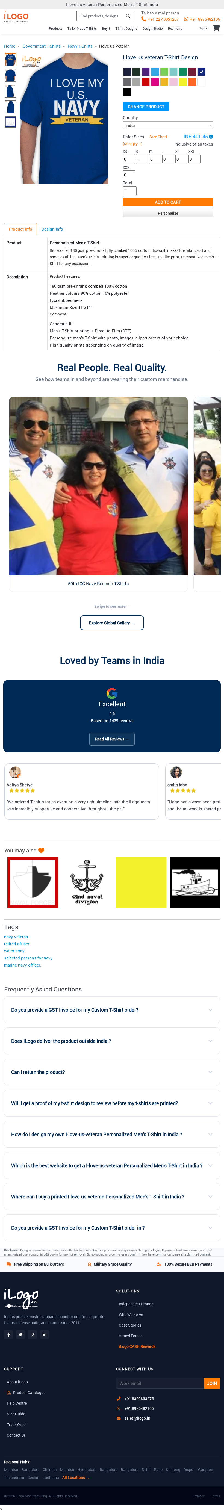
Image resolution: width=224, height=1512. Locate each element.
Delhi (146, 1469)
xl (177, 151)
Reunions (175, 28)
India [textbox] (130, 125)
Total (127, 182)
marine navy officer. (22, 965)
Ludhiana (51, 1477)
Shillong (173, 1469)
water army (14, 950)
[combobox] (168, 125)
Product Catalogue (28, 1392)
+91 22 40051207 (163, 19)
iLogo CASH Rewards (137, 1346)
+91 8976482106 (204, 19)
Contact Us (16, 1435)
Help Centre (17, 1403)
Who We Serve (131, 1314)
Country (130, 117)
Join (212, 1383)
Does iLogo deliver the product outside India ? (61, 1041)
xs (125, 151)
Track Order (17, 1424)
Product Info (20, 229)
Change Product (146, 106)
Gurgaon (205, 1469)
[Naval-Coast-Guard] (192, 882)
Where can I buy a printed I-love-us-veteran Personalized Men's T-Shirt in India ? (97, 1197)
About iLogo (17, 1381)
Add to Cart (168, 202)
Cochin (33, 1477)
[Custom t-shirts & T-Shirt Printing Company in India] (16, 16)
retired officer (16, 943)
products (55, 28)
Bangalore (30, 1469)
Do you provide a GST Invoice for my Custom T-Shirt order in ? (78, 1228)
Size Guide (16, 1413)
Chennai (50, 1469)
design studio (152, 28)
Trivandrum (14, 1477)
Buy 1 (106, 28)
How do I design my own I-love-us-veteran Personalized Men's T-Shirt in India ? (96, 1134)
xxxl (127, 167)
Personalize (168, 213)
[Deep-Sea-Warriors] (138, 882)
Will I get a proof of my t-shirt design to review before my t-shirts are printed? (94, 1103)
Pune (158, 1469)
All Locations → (76, 1477)
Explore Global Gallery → (112, 622)
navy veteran (16, 936)
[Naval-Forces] (30, 882)
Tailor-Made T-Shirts (82, 28)
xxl (191, 151)
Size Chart (158, 136)
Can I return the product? (38, 1072)
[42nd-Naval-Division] (84, 882)
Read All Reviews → (112, 739)
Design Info (52, 229)
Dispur (189, 1469)
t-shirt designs (126, 28)
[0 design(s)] (216, 28)
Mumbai (11, 1469)
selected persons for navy (28, 958)
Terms (215, 1496)
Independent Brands (136, 1303)
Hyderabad (87, 1469)
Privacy (199, 1496)
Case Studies (130, 1325)
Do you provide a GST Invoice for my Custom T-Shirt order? (74, 1010)
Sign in (204, 28)
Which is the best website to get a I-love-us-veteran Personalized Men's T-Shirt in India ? (107, 1165)
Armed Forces (130, 1335)
